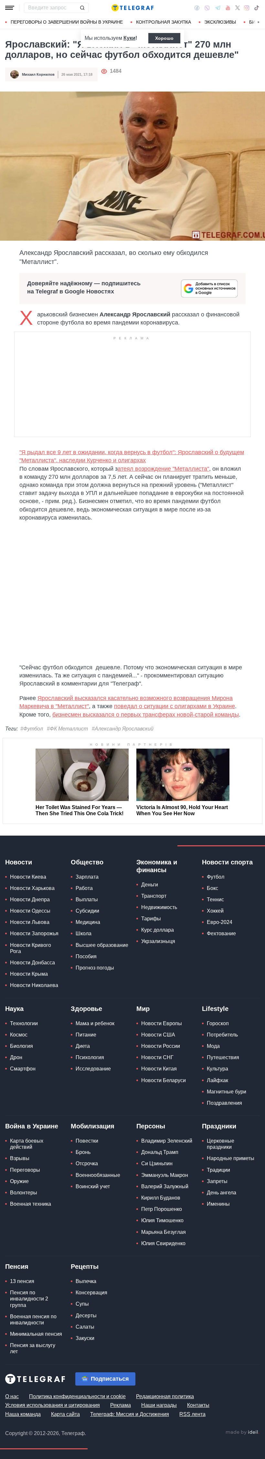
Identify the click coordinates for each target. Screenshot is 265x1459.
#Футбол (31, 728)
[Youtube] (228, 8)
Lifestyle (215, 1008)
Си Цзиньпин (157, 1163)
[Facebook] (197, 8)
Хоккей (215, 911)
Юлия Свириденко (163, 1243)
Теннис (215, 899)
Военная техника (30, 1204)
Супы (82, 1304)
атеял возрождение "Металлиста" (163, 469)
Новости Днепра (30, 899)
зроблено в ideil (242, 1432)
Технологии (24, 1023)
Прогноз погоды (95, 968)
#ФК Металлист (67, 728)
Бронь (83, 1152)
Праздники (219, 1126)
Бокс (212, 888)
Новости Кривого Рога (30, 948)
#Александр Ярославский (123, 728)
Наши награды (159, 1405)
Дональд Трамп (159, 1152)
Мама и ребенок (95, 1023)
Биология (21, 1046)
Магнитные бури (226, 1091)
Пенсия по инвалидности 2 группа (29, 1299)
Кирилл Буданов (160, 1198)
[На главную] (132, 7)
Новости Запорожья (34, 933)
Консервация (91, 1292)
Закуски (85, 1338)
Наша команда (23, 1414)
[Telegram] (218, 8)
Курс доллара (157, 930)
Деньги (149, 884)
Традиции (218, 1170)
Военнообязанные (98, 1175)
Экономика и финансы (156, 866)
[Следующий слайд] (258, 22)
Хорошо (164, 38)
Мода (213, 1046)
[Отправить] (82, 8)
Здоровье (86, 1008)
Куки (129, 38)
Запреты (217, 1181)
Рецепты (85, 1266)
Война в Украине (31, 1126)
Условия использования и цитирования (52, 1405)
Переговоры (25, 1170)
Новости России (160, 1046)
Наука (14, 1008)
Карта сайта (65, 1414)
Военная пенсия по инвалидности (33, 1319)
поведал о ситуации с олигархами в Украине (174, 706)
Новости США (158, 1034)
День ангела (221, 1192)
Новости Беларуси (163, 1080)
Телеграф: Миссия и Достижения (129, 1414)
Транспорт (153, 896)
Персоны (150, 1126)
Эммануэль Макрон (164, 1175)
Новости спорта (227, 862)
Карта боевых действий (26, 1144)
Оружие (19, 1181)
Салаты (85, 1327)
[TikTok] (256, 8)
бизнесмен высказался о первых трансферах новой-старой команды (145, 714)
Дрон (16, 1057)
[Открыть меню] (9, 7)
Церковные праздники (220, 1144)
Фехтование (221, 933)
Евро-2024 (219, 922)
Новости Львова (29, 922)
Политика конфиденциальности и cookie (77, 1396)
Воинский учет (93, 1186)
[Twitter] (237, 8)
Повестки (87, 1141)
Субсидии (87, 911)
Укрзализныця (158, 941)
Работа (84, 888)
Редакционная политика (165, 1396)
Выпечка (86, 1281)
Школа (83, 933)
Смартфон (23, 1068)
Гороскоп (218, 1023)
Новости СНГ (157, 1057)
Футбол (215, 877)
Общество (87, 862)
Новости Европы (161, 1023)
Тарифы (151, 918)
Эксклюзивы (220, 22)
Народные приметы (230, 1158)
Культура (217, 1068)
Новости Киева (28, 877)
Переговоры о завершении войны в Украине (67, 22)
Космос (18, 1034)
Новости (18, 862)
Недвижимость (159, 907)
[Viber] (207, 8)
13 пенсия (22, 1281)
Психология (90, 1057)
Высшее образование (102, 945)
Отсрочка (87, 1163)
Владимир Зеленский (166, 1141)
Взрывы (19, 1158)
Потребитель (222, 1034)
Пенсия (16, 1266)
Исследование (93, 1068)
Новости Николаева (34, 985)
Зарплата (87, 877)
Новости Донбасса (32, 962)
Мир (143, 1008)
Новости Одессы (30, 911)
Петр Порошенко (161, 1209)
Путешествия (223, 1057)
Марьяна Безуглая (163, 1232)
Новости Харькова (32, 888)
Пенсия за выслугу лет (32, 1348)
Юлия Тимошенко (162, 1220)
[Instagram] (246, 8)
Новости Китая (159, 1068)
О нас (12, 1396)
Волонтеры (23, 1192)
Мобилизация (92, 1126)
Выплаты (87, 899)
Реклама (120, 1405)
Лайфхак (217, 1080)
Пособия (86, 956)
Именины (218, 1204)
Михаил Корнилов (38, 74)
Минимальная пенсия (36, 1334)
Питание (86, 1034)
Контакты (198, 1405)
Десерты (86, 1315)
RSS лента (192, 1414)
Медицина (88, 922)
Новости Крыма (29, 974)
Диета (83, 1046)
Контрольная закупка (163, 22)
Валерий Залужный (164, 1186)
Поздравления (224, 1103)
